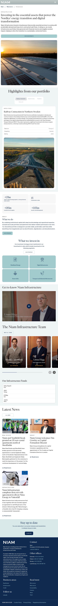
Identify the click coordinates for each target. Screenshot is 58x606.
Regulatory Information (39, 602)
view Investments (29, 36)
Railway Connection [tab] (21, 98)
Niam (2, 6)
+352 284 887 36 (40, 563)
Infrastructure (6, 585)
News (31, 592)
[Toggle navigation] (55, 2)
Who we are (33, 583)
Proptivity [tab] (39, 98)
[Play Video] (29, 306)
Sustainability (33, 588)
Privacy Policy (27, 602)
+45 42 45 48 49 (39, 556)
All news (8, 415)
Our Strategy (7, 233)
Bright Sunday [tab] (31, 98)
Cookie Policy (18, 602)
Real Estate (6, 583)
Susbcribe (29, 533)
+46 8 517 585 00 (34, 549)
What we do (10, 6)
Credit (4, 588)
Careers (32, 590)
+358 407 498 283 (38, 559)
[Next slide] (54, 372)
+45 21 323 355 (38, 561)
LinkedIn (5, 595)
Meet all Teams (8, 332)
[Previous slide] (50, 372)
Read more (7, 468)
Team (31, 595)
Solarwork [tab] (21, 102)
